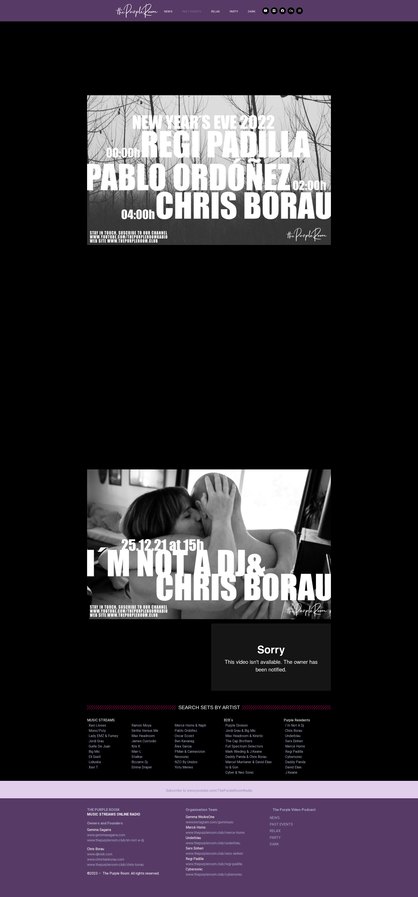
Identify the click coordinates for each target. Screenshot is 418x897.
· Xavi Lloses (96, 725)
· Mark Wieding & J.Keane (243, 751)
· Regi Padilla (293, 751)
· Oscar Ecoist (183, 736)
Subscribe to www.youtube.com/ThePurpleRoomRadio (209, 790)
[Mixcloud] (291, 10)
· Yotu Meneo (183, 767)
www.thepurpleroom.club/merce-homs (215, 833)
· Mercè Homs (294, 746)
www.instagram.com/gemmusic (210, 822)
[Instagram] (299, 10)
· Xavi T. (92, 767)
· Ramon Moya (140, 725)
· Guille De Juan (98, 746)
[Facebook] (282, 10)
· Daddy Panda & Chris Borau (245, 757)
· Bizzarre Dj (139, 762)
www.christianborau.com (105, 859)
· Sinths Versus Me (144, 731)
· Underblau (292, 736)
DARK (251, 11)
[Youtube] (265, 10)
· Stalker (136, 757)
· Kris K (135, 746)
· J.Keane (290, 772)
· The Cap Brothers (238, 741)
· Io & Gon (231, 767)
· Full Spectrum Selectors (243, 746)
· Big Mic (93, 751)
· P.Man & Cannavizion (189, 751)
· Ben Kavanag (183, 741)
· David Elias (293, 767)
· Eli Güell (94, 757)
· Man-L (135, 751)
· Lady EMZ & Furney (102, 736)
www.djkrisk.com (99, 854)
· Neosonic (181, 757)
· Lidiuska (94, 762)
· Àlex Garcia (182, 746)
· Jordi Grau (95, 741)
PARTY (234, 11)
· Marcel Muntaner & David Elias (248, 762)
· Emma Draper (141, 767)
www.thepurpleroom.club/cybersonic (214, 874)
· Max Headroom (142, 736)
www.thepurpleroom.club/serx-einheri (214, 853)
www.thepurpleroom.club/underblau (213, 843)
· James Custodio (143, 741)
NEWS (168, 11)
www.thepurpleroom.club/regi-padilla (214, 864)
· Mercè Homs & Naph (189, 725)
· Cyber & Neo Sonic (239, 772)
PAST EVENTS (191, 11)
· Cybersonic (293, 757)
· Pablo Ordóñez (185, 731)
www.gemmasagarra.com (106, 835)
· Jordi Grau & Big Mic (240, 731)
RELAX (215, 11)
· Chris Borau (293, 731)
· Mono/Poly (96, 731)
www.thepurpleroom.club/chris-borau (115, 865)
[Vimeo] (274, 10)
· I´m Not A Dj (294, 725)
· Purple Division (236, 725)
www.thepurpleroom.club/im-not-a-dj (115, 840)
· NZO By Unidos (185, 762)
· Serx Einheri (293, 741)
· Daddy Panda (294, 762)
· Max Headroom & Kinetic (243, 736)
